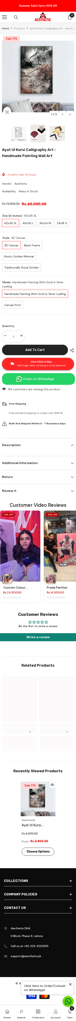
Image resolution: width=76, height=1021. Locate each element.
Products (19, 29)
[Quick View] (52, 786)
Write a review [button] (38, 638)
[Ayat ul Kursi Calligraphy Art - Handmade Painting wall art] (38, 800)
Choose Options (38, 852)
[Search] (16, 18)
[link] (19, 732)
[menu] (4, 18)
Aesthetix (20, 185)
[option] (38, 6)
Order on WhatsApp (38, 380)
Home (5, 29)
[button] (62, 115)
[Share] (71, 351)
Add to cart (35, 351)
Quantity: (8, 327)
